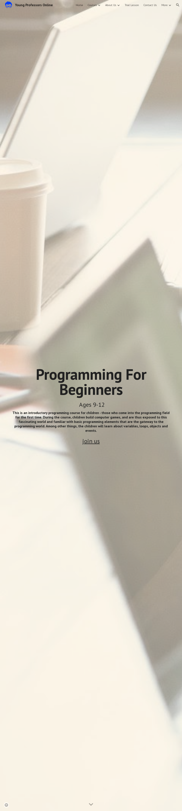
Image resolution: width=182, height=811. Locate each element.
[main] (91, 399)
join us (91, 441)
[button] (177, 5)
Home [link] (79, 5)
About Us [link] (110, 5)
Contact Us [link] (150, 5)
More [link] (164, 5)
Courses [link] (92, 5)
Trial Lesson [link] (132, 5)
